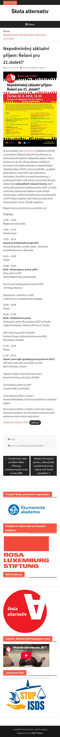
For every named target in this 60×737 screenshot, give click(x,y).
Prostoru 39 (30, 150)
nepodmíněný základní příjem (30, 445)
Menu (31, 24)
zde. (45, 208)
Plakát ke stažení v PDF (15, 422)
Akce (13, 439)
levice (13, 445)
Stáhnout (35, 422)
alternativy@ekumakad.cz (34, 67)
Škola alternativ (29, 11)
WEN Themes (37, 733)
